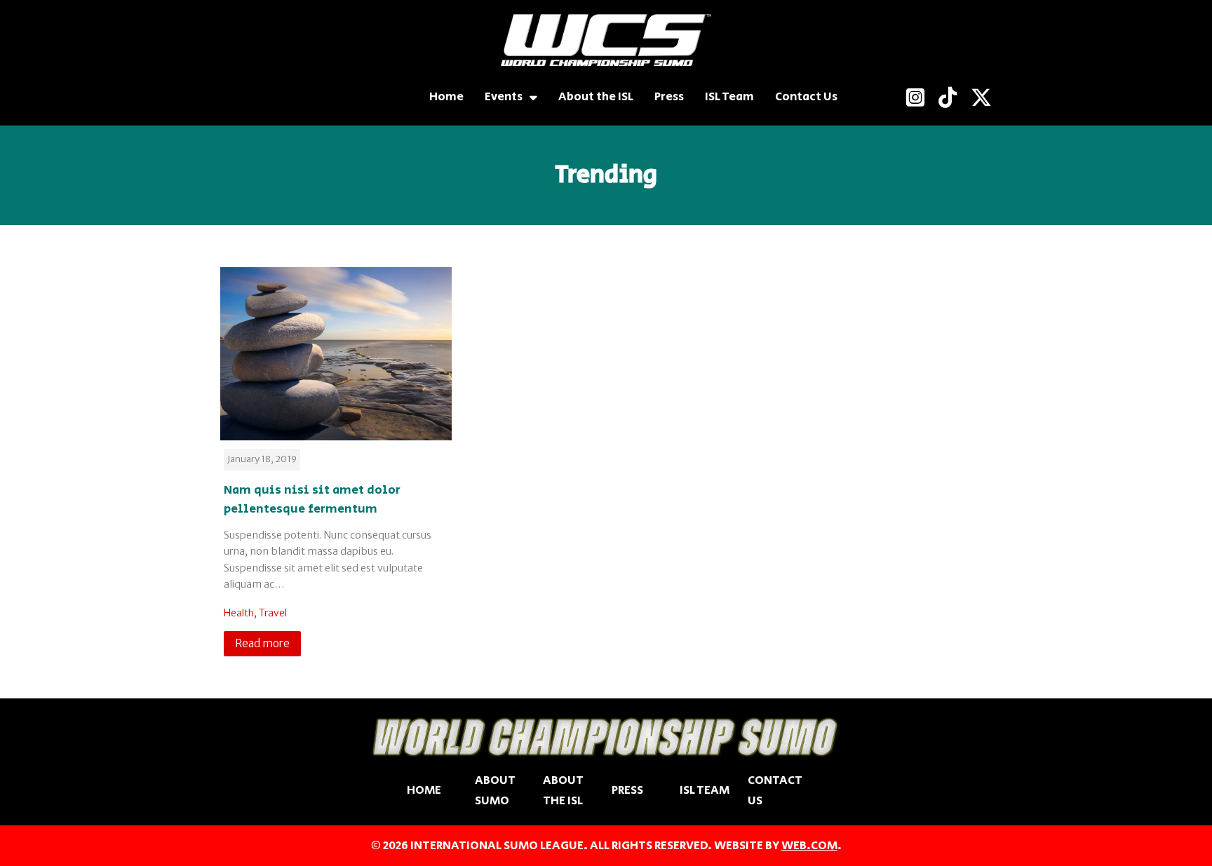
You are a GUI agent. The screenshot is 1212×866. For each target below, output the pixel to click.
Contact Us (806, 96)
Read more (262, 643)
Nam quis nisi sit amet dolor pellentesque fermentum (312, 499)
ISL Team (729, 96)
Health (239, 613)
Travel (273, 613)
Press (669, 96)
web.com (809, 845)
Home (446, 96)
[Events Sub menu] (533, 97)
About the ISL (595, 96)
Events (504, 96)
